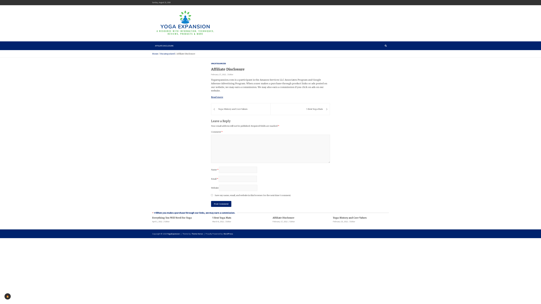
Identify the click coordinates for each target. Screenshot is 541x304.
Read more (217, 97)
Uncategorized (218, 63)
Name (215, 169)
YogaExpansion (173, 234)
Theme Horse (197, 234)
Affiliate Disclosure (164, 45)
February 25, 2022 (340, 221)
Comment (217, 132)
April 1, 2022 (157, 221)
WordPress (228, 234)
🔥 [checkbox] (7, 296)
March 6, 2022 (218, 221)
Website (215, 188)
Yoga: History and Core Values (232, 109)
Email (214, 179)
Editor (230, 74)
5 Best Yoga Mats (314, 109)
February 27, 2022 (218, 74)
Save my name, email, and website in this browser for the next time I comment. (253, 195)
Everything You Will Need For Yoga (172, 217)
